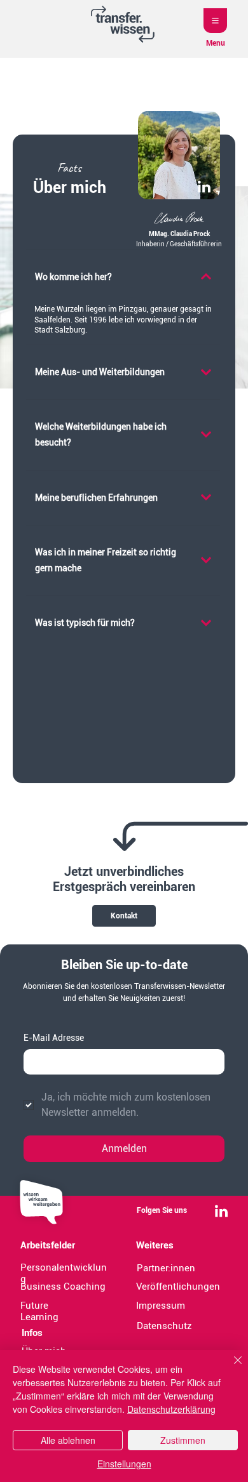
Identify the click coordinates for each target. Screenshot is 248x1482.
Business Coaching (63, 1286)
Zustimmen (182, 1440)
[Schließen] (230, 1368)
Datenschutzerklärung (171, 1409)
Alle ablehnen (68, 1440)
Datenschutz (164, 1326)
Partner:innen (166, 1268)
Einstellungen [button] (124, 1463)
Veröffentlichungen (178, 1286)
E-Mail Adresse (54, 1038)
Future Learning (39, 1311)
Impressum (160, 1305)
